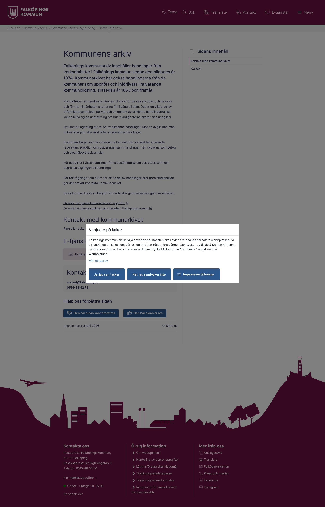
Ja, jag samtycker (107, 274)
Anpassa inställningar (198, 274)
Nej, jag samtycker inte (149, 274)
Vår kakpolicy (98, 260)
